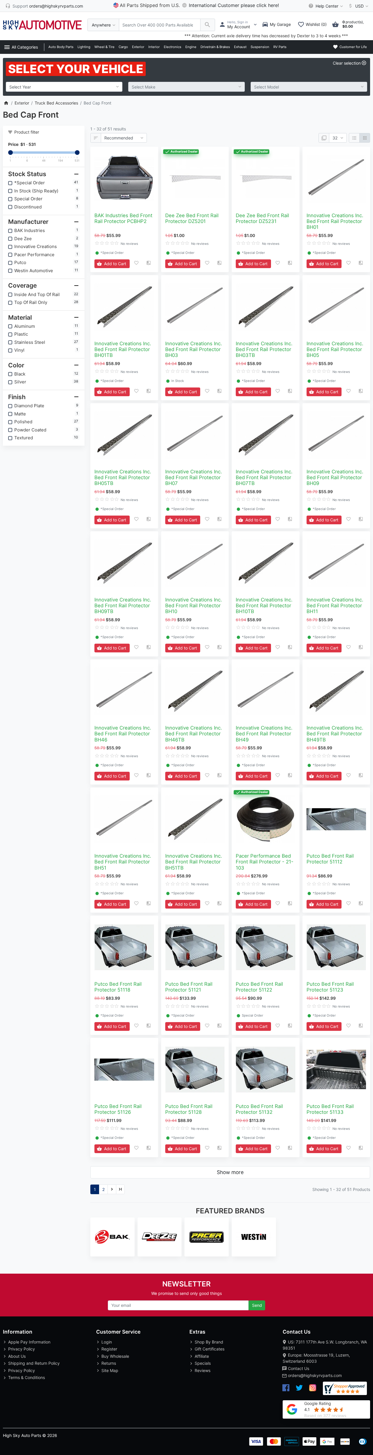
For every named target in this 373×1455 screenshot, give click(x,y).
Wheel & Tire (104, 47)
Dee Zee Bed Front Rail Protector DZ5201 (192, 218)
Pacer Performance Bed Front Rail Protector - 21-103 (264, 861)
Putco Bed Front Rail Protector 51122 (259, 987)
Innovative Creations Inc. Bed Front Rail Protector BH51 (122, 861)
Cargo (123, 47)
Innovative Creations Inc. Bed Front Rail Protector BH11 (335, 605)
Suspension (260, 47)
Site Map (109, 1370)
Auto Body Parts (60, 47)
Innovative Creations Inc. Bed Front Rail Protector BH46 (122, 733)
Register (109, 1348)
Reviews (202, 1370)
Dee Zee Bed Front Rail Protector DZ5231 (262, 218)
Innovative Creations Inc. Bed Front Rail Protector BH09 (335, 477)
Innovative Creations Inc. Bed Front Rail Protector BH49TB (335, 733)
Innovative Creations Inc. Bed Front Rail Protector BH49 (264, 733)
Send (257, 1305)
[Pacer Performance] (206, 1236)
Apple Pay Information (29, 1341)
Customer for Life (353, 47)
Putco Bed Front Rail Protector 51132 (259, 1109)
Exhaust (240, 47)
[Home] (6, 102)
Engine (190, 47)
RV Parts (279, 47)
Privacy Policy (21, 1348)
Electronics (172, 47)
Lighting (84, 47)
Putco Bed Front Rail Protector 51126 (118, 1109)
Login (106, 1341)
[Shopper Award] (345, 1388)
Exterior (138, 47)
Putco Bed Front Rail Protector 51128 (188, 1109)
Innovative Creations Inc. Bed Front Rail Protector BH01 (335, 221)
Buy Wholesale (115, 1356)
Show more (230, 1172)
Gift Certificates (209, 1348)
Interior (154, 47)
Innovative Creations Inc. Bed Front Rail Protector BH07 (193, 477)
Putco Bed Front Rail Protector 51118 (118, 987)
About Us (17, 1356)
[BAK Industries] (112, 1236)
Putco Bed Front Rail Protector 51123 (330, 987)
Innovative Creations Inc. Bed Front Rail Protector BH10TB (264, 605)
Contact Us (298, 1368)
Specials (203, 1363)
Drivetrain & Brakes (215, 47)
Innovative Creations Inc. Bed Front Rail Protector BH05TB (122, 477)
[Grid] (364, 138)
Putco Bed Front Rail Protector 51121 (188, 987)
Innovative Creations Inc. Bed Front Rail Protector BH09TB (122, 605)
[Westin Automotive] (254, 1236)
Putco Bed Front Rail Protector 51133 (330, 1109)
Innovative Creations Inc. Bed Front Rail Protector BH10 (193, 605)
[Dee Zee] (160, 1236)
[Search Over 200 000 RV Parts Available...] (207, 25)
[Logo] (42, 24)
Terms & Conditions (26, 1377)
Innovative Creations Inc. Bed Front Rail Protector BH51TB (193, 861)
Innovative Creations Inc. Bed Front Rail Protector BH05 (335, 349)
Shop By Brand (209, 1341)
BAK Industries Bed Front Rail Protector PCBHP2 (123, 218)
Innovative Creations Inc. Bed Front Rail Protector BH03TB (264, 349)
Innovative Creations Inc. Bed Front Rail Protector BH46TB (193, 733)
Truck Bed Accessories (56, 102)
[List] (354, 138)
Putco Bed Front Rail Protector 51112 (330, 859)
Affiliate (202, 1356)
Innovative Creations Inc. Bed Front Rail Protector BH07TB (264, 477)
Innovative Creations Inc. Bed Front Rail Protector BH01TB (122, 349)
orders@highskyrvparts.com (315, 1375)
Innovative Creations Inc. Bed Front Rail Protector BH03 (193, 349)
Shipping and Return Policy (34, 1363)
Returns (108, 1363)
